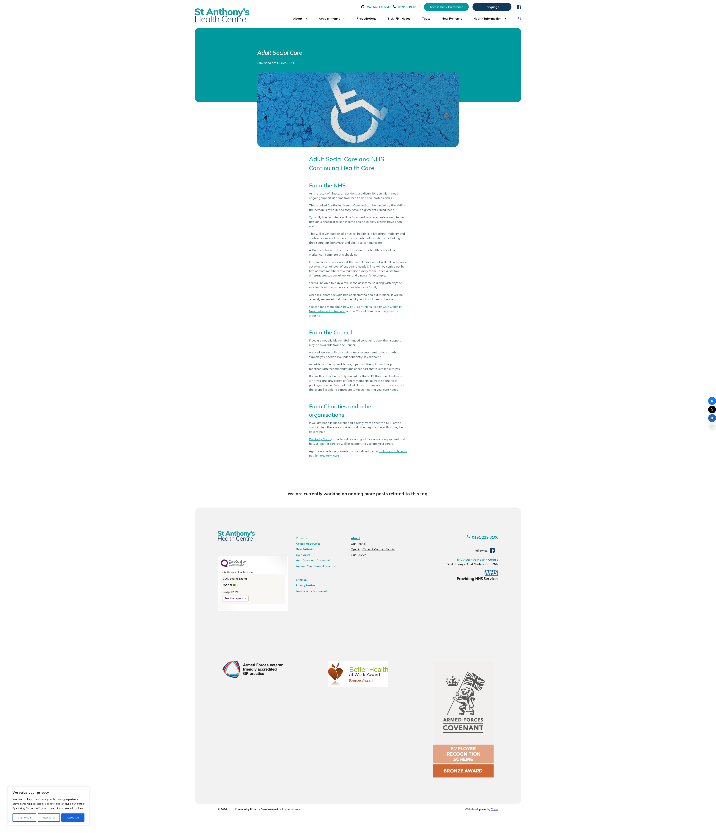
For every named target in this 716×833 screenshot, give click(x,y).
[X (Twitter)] (712, 409)
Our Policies (358, 555)
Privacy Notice (305, 585)
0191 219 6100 (485, 537)
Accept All (73, 817)
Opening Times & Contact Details (373, 549)
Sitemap (301, 579)
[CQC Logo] (233, 566)
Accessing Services (308, 543)
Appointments (329, 18)
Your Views (303, 555)
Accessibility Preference (446, 7)
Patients (301, 538)
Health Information (487, 18)
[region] (48, 806)
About (297, 18)
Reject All (49, 817)
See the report (233, 598)
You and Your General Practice (315, 566)
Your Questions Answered (313, 560)
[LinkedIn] (712, 418)
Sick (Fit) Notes (399, 18)
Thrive (494, 809)
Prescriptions (366, 18)
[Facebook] (712, 401)
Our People (358, 544)
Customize (24, 817)
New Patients (452, 18)
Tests (426, 18)
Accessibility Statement (311, 591)
